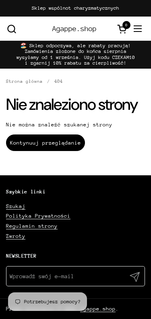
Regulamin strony (32, 226)
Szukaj (15, 206)
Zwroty (15, 236)
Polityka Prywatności (38, 216)
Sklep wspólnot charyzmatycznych (75, 8)
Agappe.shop (74, 29)
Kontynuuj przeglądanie (45, 143)
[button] (11, 29)
